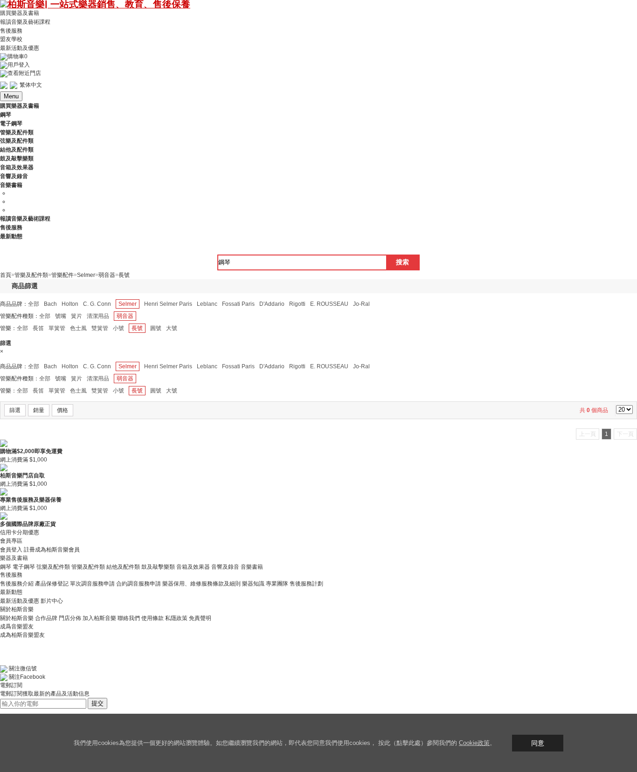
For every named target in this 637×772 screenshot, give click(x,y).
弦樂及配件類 (53, 566)
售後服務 (11, 30)
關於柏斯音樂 (17, 618)
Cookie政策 (474, 742)
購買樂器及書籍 (19, 13)
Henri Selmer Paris (168, 304)
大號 (171, 328)
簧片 (76, 316)
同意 (537, 743)
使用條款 (152, 618)
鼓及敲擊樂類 (158, 566)
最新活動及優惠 (19, 48)
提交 (97, 703)
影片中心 (52, 601)
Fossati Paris (238, 304)
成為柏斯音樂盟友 (22, 635)
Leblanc (207, 304)
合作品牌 (46, 618)
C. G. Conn (97, 304)
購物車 (17, 56)
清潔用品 (98, 316)
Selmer (127, 304)
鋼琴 (5, 566)
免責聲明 (200, 618)
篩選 (15, 410)
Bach (50, 304)
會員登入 (11, 549)
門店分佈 (70, 618)
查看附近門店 (24, 73)
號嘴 (60, 316)
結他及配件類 (123, 566)
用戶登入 (18, 65)
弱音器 (125, 316)
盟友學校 (11, 39)
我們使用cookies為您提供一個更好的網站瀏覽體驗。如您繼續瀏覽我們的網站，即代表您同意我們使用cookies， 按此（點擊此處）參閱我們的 (266, 742)
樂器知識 (253, 583)
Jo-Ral (361, 304)
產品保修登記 (52, 583)
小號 (118, 328)
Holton (70, 304)
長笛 (38, 328)
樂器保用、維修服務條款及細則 (201, 583)
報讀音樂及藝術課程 (25, 22)
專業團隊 (277, 583)
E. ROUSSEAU (329, 304)
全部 (33, 304)
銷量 (38, 410)
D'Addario (271, 304)
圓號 (155, 328)
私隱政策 (176, 618)
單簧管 (56, 328)
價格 (62, 410)
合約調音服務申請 (138, 583)
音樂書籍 (252, 566)
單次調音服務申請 (92, 583)
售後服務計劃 (306, 583)
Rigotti (297, 304)
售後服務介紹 (17, 583)
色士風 (78, 328)
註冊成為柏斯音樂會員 (52, 549)
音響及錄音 (225, 566)
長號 (137, 328)
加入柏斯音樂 (99, 618)
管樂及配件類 (88, 566)
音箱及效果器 (193, 566)
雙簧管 (99, 328)
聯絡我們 (129, 618)
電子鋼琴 (24, 566)
